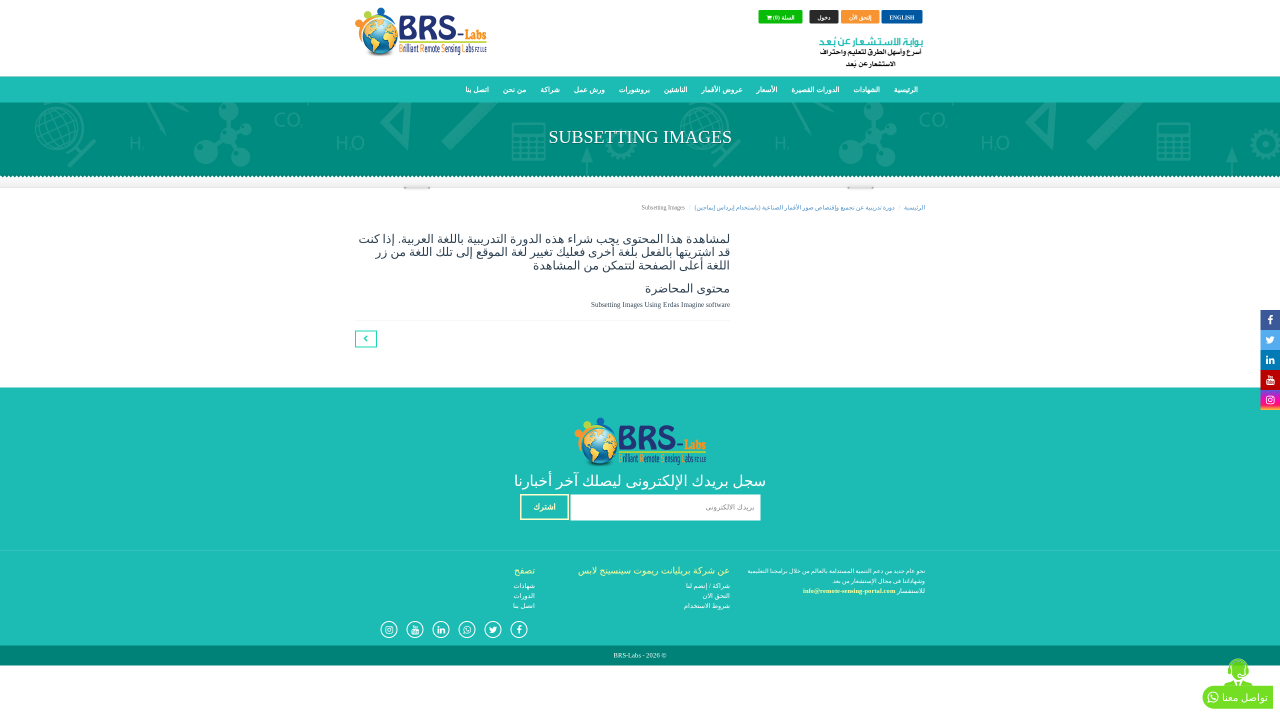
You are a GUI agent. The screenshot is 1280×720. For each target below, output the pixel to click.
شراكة (550, 90)
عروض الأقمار (722, 90)
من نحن (514, 90)
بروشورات (634, 90)
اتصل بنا (477, 90)
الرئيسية (906, 90)
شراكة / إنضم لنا (708, 586)
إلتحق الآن (860, 17)
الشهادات (867, 90)
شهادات (524, 586)
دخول (824, 17)
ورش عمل (589, 90)
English (902, 17)
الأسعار (767, 90)
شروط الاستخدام (707, 606)
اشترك (545, 506)
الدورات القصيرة (816, 90)
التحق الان (716, 596)
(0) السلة (783, 17)
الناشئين (676, 90)
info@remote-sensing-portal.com (849, 590)
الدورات (524, 596)
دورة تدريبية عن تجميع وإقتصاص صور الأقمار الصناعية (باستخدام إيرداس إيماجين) (794, 207)
